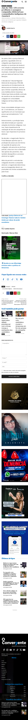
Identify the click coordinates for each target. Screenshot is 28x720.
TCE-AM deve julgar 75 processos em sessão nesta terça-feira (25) (10, 592)
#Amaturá (8, 286)
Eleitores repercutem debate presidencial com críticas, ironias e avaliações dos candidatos (7, 325)
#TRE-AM (13, 286)
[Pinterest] (15, 36)
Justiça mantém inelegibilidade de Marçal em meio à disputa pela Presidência (11, 583)
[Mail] (10, 650)
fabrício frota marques (17, 288)
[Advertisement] (14, 620)
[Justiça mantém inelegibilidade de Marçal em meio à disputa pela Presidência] (23, 584)
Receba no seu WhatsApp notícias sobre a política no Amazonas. (11, 265)
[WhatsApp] (18, 36)
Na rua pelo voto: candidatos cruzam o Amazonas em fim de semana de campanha (21, 324)
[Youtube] (21, 279)
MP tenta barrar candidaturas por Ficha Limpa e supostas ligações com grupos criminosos (11, 601)
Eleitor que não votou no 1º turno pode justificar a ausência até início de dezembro (7, 302)
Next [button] (26, 429)
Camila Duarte (10, 28)
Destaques (9, 5)
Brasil (3, 334)
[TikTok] (12, 279)
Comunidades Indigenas (7, 288)
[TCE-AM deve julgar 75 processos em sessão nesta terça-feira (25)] (23, 593)
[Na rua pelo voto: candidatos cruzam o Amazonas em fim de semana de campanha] (21, 313)
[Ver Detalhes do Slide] (15, 429)
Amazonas (4, 5)
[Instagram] (8, 279)
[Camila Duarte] (4, 28)
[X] (11, 36)
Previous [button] (3, 429)
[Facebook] (8, 36)
